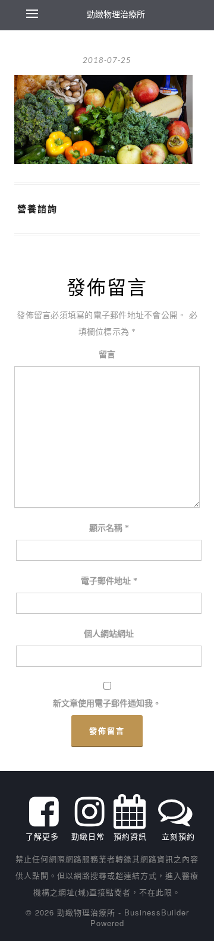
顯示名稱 (109, 528)
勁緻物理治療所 (116, 14)
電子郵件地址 (109, 581)
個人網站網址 (109, 634)
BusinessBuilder (156, 912)
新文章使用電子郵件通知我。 (107, 703)
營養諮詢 (37, 208)
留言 (107, 354)
